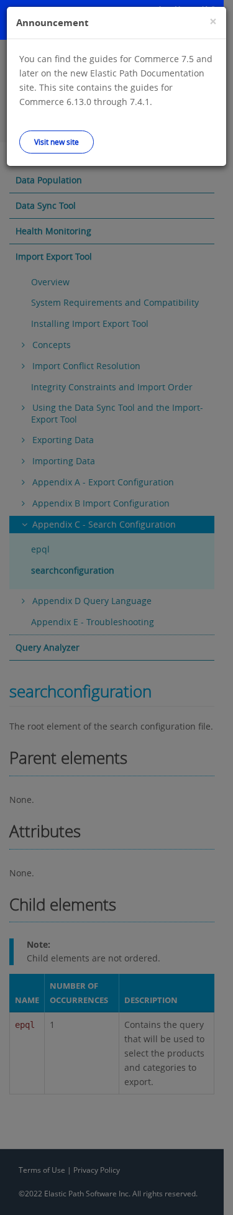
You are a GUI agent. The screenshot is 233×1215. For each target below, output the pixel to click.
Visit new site (56, 142)
